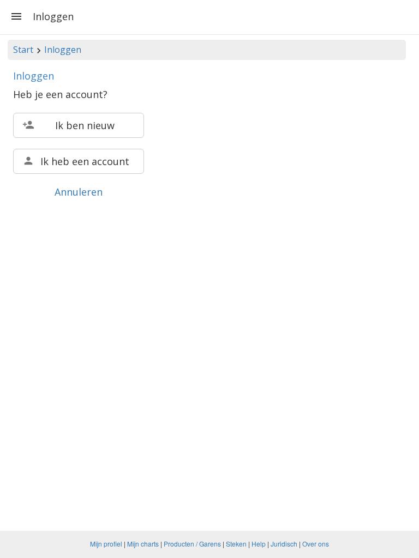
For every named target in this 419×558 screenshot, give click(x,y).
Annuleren (79, 191)
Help (259, 543)
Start (23, 50)
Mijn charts (143, 543)
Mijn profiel (106, 543)
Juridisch (284, 543)
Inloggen (62, 50)
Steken (236, 543)
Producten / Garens (192, 543)
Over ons (315, 543)
